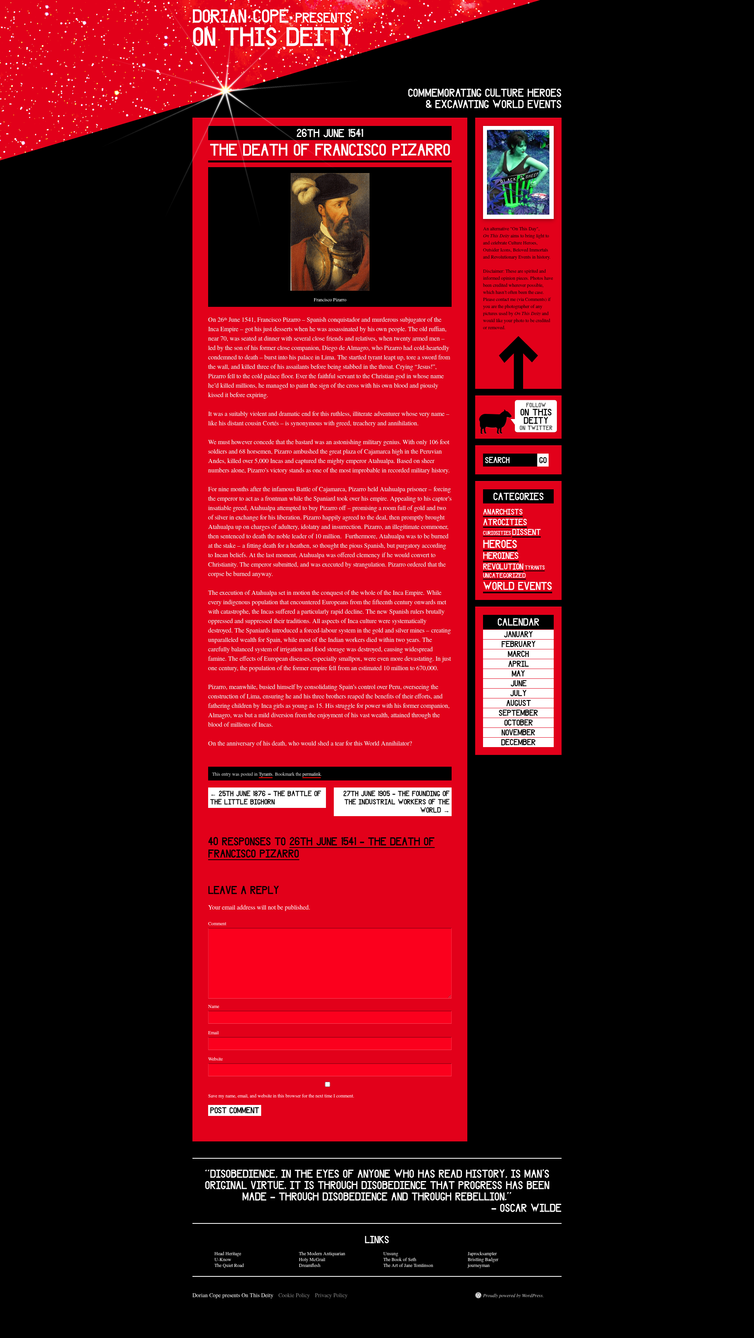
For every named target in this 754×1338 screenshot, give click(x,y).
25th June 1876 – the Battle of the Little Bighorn (265, 797)
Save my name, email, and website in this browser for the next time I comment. (281, 1095)
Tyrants (266, 774)
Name (213, 1006)
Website (215, 1058)
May (518, 673)
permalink (311, 774)
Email (213, 1032)
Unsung (390, 1253)
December (518, 742)
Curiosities (497, 533)
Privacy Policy (331, 1295)
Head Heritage (227, 1253)
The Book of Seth (399, 1259)
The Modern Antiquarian (322, 1253)
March (518, 653)
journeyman (479, 1265)
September (518, 712)
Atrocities (505, 522)
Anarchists (503, 511)
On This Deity (272, 27)
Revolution (503, 566)
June (519, 683)
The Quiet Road (229, 1265)
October (518, 722)
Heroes (500, 544)
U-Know (222, 1259)
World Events (517, 586)
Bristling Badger (483, 1259)
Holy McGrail (312, 1259)
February (518, 644)
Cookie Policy (294, 1295)
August (518, 702)
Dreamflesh (309, 1265)
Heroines (501, 555)
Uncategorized (504, 575)
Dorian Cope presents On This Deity (233, 1295)
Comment (217, 923)
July (518, 693)
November (518, 732)
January (518, 634)
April (518, 663)
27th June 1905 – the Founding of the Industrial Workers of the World (396, 801)
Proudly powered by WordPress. (513, 1295)
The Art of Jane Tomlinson (408, 1265)
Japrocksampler (482, 1253)
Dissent (526, 531)
